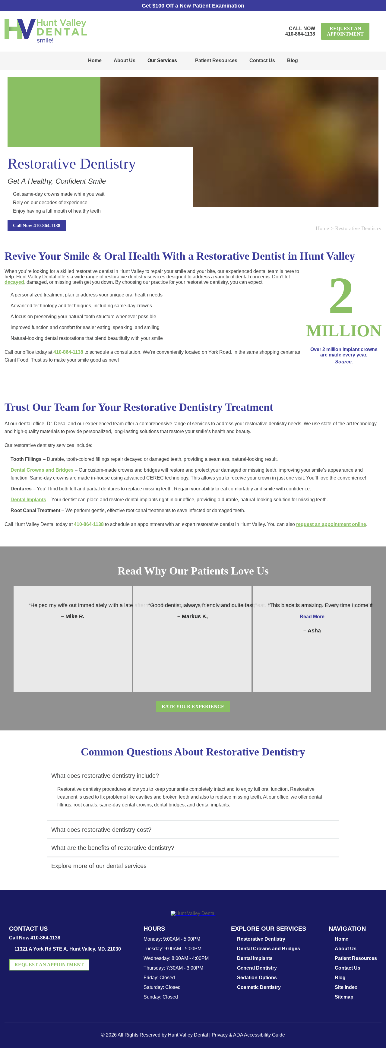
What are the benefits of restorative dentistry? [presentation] (112, 847)
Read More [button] (312, 616)
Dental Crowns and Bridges (42, 470)
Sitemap (344, 996)
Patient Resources (216, 60)
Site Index (346, 987)
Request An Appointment (345, 31)
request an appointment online (331, 524)
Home (95, 60)
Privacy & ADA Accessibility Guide (248, 1034)
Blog (292, 60)
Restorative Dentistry (261, 939)
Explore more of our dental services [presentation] (99, 866)
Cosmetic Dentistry (259, 987)
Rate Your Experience (193, 706)
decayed (14, 282)
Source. (344, 361)
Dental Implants (28, 499)
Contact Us (262, 60)
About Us (124, 60)
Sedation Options (257, 977)
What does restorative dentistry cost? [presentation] (101, 829)
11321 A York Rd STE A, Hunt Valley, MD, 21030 (67, 948)
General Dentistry (257, 967)
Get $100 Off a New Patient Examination (193, 6)
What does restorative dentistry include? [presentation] (105, 775)
